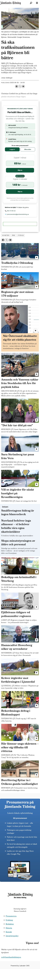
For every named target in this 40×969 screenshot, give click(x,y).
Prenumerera (11, 916)
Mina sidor (27, 149)
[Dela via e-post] (23, 86)
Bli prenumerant (20, 818)
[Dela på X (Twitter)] (19, 86)
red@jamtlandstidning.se (11, 957)
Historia (9, 928)
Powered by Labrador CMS (20, 966)
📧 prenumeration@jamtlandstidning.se (17, 214)
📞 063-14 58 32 (10, 211)
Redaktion (10, 924)
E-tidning (9, 920)
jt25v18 (21, 235)
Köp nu (20, 170)
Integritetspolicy (12, 936)
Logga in (12, 149)
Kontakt (9, 932)
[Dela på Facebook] (16, 86)
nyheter (5, 235)
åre (13, 235)
